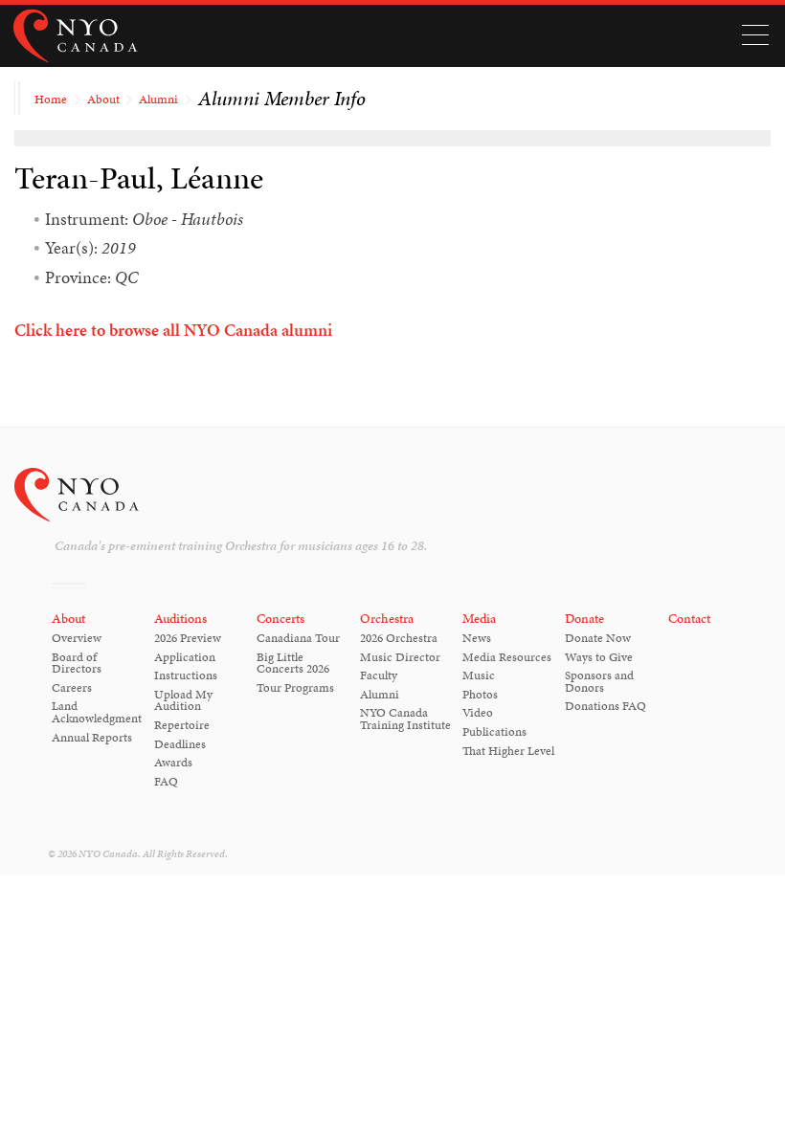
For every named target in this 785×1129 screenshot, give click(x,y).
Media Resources (506, 657)
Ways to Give (599, 657)
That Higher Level (508, 751)
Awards (173, 762)
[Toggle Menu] (755, 36)
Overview (76, 638)
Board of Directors (76, 663)
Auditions (180, 618)
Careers (72, 688)
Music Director (400, 657)
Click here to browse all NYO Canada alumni (173, 330)
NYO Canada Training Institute (405, 719)
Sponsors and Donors (599, 682)
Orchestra (387, 618)
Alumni (158, 99)
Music (478, 675)
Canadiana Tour (298, 638)
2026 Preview (187, 638)
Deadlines (180, 744)
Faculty (378, 675)
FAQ (166, 781)
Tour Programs (295, 688)
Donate (584, 618)
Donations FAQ (605, 706)
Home (50, 99)
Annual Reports (92, 737)
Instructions (185, 675)
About (103, 99)
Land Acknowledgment (97, 712)
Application (184, 657)
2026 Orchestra (398, 638)
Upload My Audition (183, 701)
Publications (494, 732)
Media (479, 618)
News (476, 638)
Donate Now (598, 638)
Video (477, 712)
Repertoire (182, 725)
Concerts (280, 618)
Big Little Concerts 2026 (293, 663)
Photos (480, 694)
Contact (689, 618)
